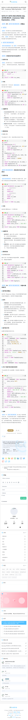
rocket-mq (11, 574)
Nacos (3, 571)
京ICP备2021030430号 (18, 710)
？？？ (3, 690)
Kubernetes (23, 569)
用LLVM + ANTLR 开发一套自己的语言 (10, 653)
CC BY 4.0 (6, 453)
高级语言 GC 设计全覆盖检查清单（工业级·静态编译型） (12, 651)
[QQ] (3, 458)
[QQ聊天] (8, 527)
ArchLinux (14, 577)
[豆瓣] (15, 458)
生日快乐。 (4, 675)
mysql (25, 11)
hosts (3, 569)
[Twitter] (24, 458)
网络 (16, 574)
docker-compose (15, 571)
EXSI (20, 574)
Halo (15, 712)
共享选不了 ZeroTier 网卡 (7, 698)
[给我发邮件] (20, 527)
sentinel (8, 571)
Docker (6, 574)
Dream (18, 712)
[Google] (3, 461)
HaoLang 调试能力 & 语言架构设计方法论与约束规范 (12, 645)
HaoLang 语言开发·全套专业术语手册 (10, 648)
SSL (10, 569)
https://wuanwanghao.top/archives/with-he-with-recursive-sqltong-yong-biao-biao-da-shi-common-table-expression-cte (14, 446)
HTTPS (17, 569)
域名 (14, 569)
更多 (24, 532)
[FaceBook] (21, 458)
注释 (7, 569)
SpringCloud (23, 571)
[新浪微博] (12, 458)
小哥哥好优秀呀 (5, 683)
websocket (4, 577)
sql (4, 436)
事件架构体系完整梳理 (7, 643)
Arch (9, 577)
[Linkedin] (18, 458)
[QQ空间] (6, 458)
